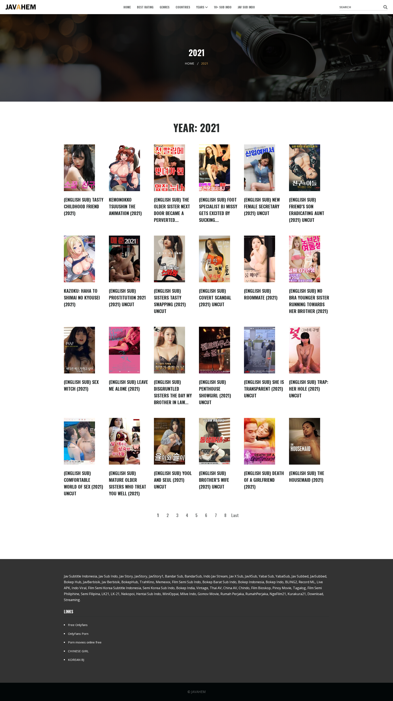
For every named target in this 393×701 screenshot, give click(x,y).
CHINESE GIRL (78, 651)
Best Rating (145, 7)
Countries (183, 7)
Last (235, 515)
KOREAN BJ (76, 660)
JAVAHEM (198, 692)
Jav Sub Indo (246, 7)
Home (127, 7)
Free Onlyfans (78, 625)
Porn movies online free (85, 642)
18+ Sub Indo (223, 7)
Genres (164, 7)
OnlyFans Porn (78, 634)
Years (200, 7)
